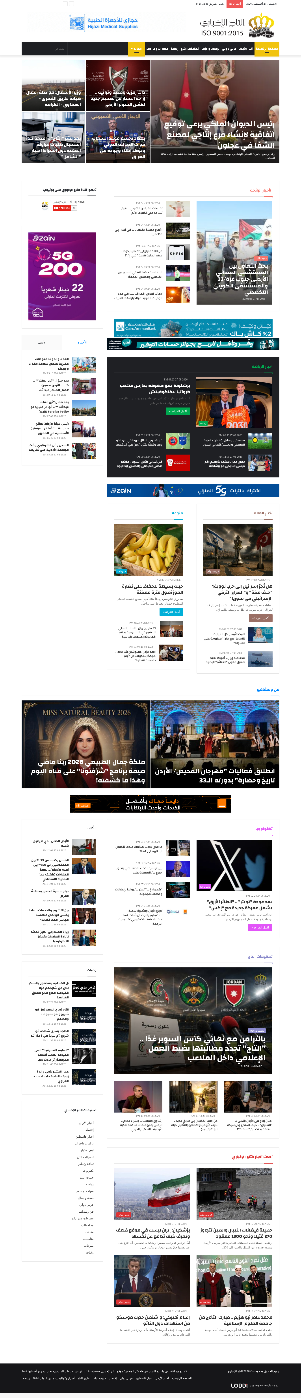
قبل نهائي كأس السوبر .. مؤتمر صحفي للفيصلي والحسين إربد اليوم (139, 464)
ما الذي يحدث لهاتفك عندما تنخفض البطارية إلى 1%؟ (138, 849)
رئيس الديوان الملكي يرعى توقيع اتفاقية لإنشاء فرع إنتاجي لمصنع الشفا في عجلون (219, 134)
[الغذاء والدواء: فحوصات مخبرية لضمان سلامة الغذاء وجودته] (84, 365)
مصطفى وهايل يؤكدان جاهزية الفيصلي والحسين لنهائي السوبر (224, 443)
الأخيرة (82, 342)
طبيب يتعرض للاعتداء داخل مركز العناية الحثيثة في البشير (190, 3)
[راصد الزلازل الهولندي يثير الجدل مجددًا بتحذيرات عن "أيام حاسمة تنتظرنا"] (171, 653)
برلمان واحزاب (210, 48)
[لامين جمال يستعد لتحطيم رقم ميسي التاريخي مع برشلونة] (260, 463)
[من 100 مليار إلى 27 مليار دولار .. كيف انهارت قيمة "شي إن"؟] (178, 252)
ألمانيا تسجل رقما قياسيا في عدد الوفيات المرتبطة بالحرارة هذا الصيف (138, 296)
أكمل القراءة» (260, 618)
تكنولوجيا (88, 1170)
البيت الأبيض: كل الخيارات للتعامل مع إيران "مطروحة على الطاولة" (224, 639)
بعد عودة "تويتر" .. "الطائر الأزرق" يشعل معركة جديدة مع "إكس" (239, 905)
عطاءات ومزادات (157, 48)
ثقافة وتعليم (86, 1164)
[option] (150, 111)
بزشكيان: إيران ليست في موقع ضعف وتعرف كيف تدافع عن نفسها (153, 1233)
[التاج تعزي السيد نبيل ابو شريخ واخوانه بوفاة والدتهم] (84, 1015)
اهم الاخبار (87, 1150)
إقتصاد (89, 1129)
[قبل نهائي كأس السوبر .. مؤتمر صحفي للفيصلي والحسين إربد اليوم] (178, 463)
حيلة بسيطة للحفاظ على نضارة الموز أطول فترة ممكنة (152, 589)
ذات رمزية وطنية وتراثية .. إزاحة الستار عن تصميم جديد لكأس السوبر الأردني (118, 98)
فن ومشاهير (86, 1211)
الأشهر (41, 342)
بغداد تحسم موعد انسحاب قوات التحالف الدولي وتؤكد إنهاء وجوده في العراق (118, 147)
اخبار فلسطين (85, 1136)
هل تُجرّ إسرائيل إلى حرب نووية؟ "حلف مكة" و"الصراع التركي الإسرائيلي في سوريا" (242, 592)
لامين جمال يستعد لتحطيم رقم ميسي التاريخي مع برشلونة (224, 464)
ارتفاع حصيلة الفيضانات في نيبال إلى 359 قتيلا (138, 232)
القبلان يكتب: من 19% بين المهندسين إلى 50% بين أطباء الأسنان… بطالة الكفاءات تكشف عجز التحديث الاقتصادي (50, 869)
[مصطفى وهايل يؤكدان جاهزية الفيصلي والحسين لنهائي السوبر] (260, 441)
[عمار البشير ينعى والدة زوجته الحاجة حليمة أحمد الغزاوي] (84, 1077)
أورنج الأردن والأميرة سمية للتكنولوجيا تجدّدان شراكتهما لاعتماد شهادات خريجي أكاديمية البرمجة (140, 917)
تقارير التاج (84, 1378)
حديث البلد (87, 1177)
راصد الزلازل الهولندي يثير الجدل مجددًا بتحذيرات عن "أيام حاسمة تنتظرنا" (135, 656)
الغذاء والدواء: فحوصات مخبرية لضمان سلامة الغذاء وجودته (49, 363)
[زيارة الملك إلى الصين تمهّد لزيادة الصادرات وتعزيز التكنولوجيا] (84, 938)
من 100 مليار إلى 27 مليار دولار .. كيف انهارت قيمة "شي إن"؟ (141, 253)
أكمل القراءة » (178, 411)
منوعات (89, 1245)
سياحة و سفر (85, 1191)
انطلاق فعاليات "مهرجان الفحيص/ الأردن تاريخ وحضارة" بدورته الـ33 (215, 775)
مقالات (89, 1232)
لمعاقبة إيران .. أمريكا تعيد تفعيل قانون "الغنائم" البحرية (225, 660)
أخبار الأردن (246, 48)
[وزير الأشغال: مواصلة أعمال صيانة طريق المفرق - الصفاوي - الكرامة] (53, 85)
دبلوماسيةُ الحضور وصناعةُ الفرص (50, 893)
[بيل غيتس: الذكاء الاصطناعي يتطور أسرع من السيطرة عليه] (178, 869)
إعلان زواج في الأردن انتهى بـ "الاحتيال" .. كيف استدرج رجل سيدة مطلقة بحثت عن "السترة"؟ (249, 1125)
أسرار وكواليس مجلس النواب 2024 (54, 1378)
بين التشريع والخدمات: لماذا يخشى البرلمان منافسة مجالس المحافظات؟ (49, 915)
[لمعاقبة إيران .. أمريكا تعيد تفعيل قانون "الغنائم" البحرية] (260, 659)
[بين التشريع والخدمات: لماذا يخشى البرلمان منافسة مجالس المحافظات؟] (84, 916)
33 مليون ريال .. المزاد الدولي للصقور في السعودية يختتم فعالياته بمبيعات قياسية (137, 632)
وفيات (90, 1252)
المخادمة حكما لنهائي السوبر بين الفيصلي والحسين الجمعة (140, 275)
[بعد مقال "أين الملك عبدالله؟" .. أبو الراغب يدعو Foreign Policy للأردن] (84, 408)
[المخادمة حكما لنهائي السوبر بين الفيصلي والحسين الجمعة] (178, 273)
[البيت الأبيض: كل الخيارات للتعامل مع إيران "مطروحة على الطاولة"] (260, 635)
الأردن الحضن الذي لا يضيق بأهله (51, 843)
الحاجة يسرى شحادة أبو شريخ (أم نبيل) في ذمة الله (49, 1033)
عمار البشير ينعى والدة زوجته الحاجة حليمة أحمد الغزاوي (51, 1076)
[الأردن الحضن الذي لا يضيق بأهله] (84, 847)
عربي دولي (229, 48)
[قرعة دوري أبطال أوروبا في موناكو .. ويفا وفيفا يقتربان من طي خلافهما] (178, 441)
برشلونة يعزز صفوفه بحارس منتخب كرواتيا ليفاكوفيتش (155, 389)
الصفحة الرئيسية (267, 48)
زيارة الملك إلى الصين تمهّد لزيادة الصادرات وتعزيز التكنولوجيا (50, 936)
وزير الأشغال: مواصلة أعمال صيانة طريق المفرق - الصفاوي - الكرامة (53, 98)
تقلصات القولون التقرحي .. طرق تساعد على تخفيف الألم (141, 211)
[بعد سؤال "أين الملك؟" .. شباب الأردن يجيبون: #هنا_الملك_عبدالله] (84, 386)
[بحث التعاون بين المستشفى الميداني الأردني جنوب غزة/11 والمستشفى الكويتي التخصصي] (234, 253)
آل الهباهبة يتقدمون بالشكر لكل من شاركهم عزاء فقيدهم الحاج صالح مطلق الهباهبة (49, 990)
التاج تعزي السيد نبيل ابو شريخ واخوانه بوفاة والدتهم (52, 1014)
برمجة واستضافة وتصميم (264, 1385)
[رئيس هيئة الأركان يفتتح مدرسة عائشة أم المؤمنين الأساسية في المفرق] (84, 429)
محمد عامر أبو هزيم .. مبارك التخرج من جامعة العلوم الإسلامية (235, 1320)
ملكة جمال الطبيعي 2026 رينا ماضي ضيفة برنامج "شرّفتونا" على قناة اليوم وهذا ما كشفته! (88, 771)
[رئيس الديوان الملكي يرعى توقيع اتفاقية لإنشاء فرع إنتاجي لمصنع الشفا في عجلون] (214, 111)
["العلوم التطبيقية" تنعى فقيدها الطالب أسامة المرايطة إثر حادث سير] (84, 1056)
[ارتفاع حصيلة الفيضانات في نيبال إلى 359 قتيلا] (178, 231)
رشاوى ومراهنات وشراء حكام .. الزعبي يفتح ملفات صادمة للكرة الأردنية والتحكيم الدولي (141, 1125)
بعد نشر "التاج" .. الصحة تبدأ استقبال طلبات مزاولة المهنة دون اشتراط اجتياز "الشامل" (53, 147)
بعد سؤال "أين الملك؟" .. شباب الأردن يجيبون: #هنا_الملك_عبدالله (51, 385)
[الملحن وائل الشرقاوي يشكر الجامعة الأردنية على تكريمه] (84, 451)
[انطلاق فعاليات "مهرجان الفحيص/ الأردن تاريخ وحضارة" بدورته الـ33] (214, 744)
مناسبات (88, 1239)
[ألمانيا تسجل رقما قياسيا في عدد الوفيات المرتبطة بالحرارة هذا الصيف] (178, 295)
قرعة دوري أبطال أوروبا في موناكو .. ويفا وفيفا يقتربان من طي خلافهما (138, 443)
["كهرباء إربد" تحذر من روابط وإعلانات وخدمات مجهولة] (178, 890)
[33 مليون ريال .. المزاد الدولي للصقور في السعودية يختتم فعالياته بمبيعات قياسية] (171, 629)
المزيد (138, 48)
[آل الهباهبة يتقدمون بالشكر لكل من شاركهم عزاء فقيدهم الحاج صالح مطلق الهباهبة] (84, 989)
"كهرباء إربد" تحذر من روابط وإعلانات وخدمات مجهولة (138, 892)
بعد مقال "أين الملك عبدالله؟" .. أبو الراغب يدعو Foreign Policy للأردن (50, 407)
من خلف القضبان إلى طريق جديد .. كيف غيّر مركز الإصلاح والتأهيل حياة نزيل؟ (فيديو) (194, 1125)
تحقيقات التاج (190, 48)
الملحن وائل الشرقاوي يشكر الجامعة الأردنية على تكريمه (48, 447)
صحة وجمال (86, 1198)
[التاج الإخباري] (238, 25)
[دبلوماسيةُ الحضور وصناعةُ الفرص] (84, 897)
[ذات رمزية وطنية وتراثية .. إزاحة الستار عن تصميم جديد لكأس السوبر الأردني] (118, 85)
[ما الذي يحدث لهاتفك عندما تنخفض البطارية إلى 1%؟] (178, 848)
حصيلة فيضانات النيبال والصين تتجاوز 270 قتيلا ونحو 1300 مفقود (236, 1233)
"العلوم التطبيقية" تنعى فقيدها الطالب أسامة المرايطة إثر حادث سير (51, 1055)
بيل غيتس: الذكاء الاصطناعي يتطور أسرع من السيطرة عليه (139, 870)
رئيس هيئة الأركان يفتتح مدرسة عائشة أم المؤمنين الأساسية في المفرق (49, 428)
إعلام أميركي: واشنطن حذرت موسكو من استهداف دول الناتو (153, 1320)
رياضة (174, 48)
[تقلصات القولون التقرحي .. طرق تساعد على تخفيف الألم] (178, 209)
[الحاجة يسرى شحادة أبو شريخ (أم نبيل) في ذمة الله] (84, 1037)
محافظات (87, 1225)
